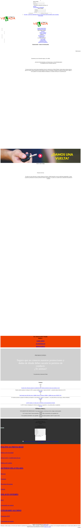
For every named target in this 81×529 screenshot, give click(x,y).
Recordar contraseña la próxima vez (41, 5)
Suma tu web (45, 524)
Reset (42, 442)
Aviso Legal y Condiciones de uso (10, 458)
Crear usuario (40, 15)
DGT (2, 500)
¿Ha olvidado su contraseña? (38, 7)
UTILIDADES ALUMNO (11, 510)
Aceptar (79, 527)
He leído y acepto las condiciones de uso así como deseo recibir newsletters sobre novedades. (41, 14)
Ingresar (34, 6)
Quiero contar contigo (40, 163)
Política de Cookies (6, 463)
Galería (3, 489)
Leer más (40, 391)
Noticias (3, 474)
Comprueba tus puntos (7, 505)
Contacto (3, 479)
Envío (39, 442)
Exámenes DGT (5, 516)
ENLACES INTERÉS (9, 494)
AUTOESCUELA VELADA (12, 468)
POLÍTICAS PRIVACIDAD (12, 447)
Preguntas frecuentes (7, 484)
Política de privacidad (7, 452)
